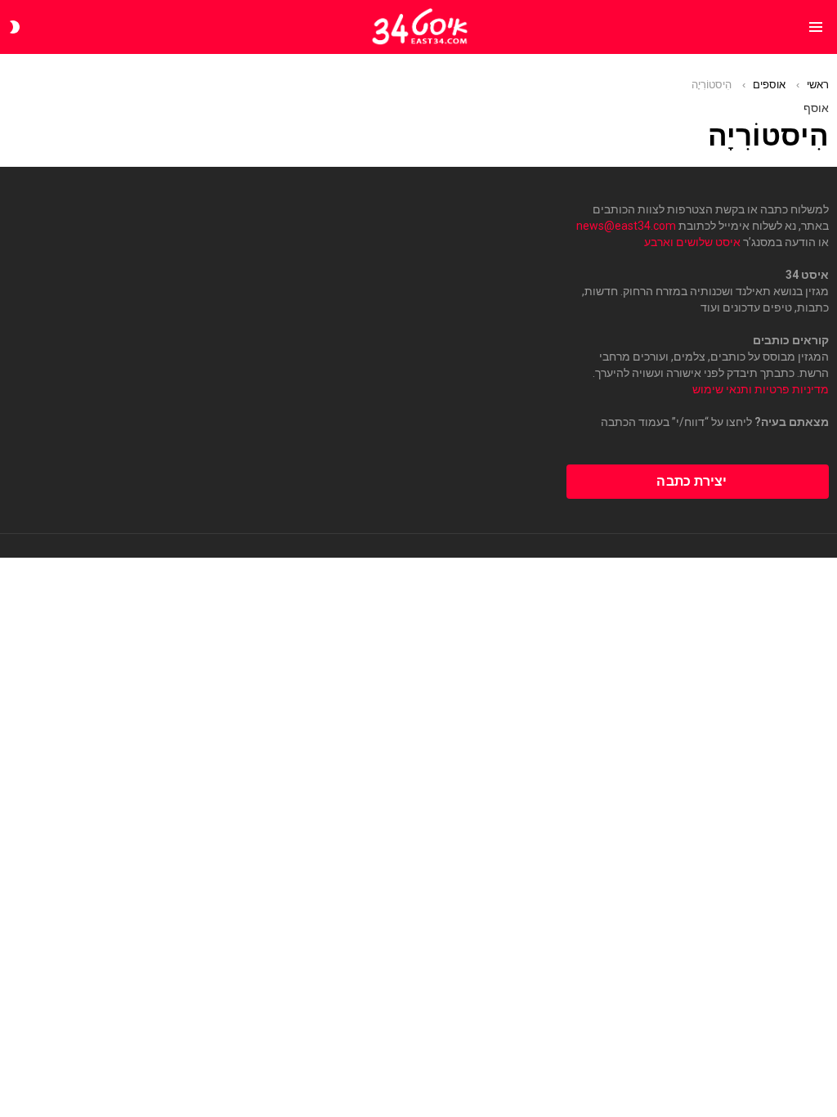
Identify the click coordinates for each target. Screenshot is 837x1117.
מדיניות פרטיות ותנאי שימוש (760, 389)
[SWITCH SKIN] (14, 27)
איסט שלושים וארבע (692, 242)
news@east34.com (626, 225)
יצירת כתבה (691, 481)
